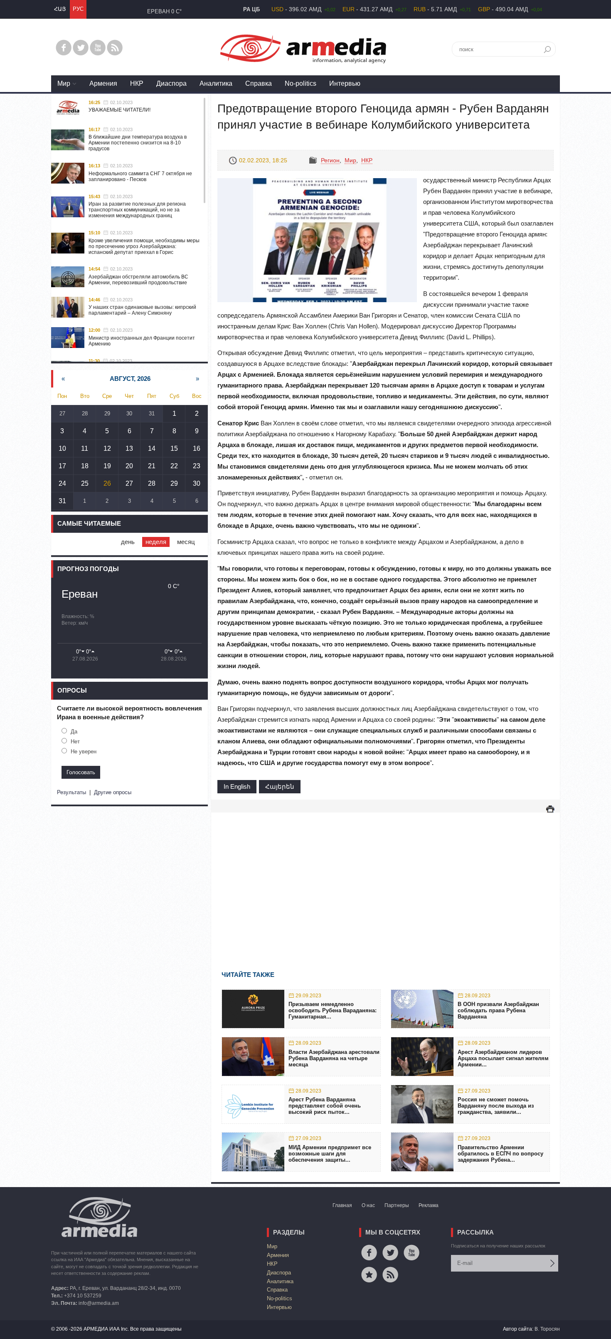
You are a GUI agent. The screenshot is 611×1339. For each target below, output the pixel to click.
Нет (75, 741)
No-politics (300, 83)
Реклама (429, 1205)
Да (74, 731)
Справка (258, 83)
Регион (330, 160)
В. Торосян (547, 1329)
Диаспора (171, 83)
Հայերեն (279, 786)
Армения (103, 83)
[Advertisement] (385, 879)
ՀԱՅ (60, 9)
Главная (342, 1205)
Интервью (344, 83)
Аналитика (216, 83)
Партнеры (396, 1205)
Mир (63, 83)
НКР (136, 83)
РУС (78, 9)
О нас (368, 1205)
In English (237, 786)
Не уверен (83, 751)
